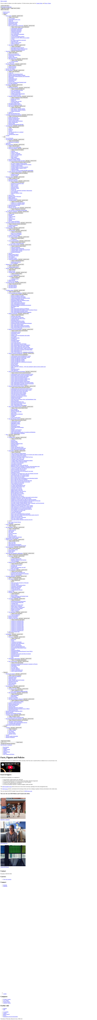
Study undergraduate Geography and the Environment (22, 383)
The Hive (10, 253)
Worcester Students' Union (16, 192)
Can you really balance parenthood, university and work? (23, 467)
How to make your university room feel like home (21, 480)
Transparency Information (16, 586)
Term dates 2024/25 (12, 285)
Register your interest (10, 68)
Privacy (4, 1015)
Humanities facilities (15, 337)
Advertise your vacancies (16, 565)
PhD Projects (14, 696)
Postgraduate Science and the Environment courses (21, 375)
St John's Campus (12, 730)
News (7, 434)
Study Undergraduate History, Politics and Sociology (22, 348)
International (8, 84)
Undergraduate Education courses (18, 318)
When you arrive (14, 185)
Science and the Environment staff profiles (20, 376)
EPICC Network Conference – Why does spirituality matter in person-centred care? (28, 366)
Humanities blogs (14, 444)
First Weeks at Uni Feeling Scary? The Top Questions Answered (24, 473)
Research (13, 428)
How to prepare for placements (17, 483)
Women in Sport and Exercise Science (19, 395)
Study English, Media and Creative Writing (20, 346)
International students (15, 426)
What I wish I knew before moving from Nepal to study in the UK (25, 514)
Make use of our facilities (16, 574)
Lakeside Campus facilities (14, 244)
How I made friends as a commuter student (20, 475)
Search (2, 742)
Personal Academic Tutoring (14, 159)
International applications (16, 30)
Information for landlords (13, 142)
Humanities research (15, 340)
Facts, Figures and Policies (14, 221)
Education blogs (14, 442)
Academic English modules (17, 165)
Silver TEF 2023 (11, 542)
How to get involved (12, 661)
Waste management (15, 656)
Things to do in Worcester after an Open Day (20, 504)
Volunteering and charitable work (18, 572)
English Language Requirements (18, 93)
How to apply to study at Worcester (15, 25)
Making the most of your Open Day (18, 491)
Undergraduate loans (12, 78)
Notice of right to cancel (16, 42)
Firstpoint (13, 151)
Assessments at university (16, 464)
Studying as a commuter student (17, 204)
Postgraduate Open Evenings (14, 55)
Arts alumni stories (15, 341)
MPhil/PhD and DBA (15, 423)
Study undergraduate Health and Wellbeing (20, 308)
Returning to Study (15, 188)
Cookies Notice (39, 3)
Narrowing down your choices (17, 496)
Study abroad (11, 106)
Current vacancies (12, 529)
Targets (12, 640)
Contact (5, 726)
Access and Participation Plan (17, 602)
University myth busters (16, 512)
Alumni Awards (11, 271)
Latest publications (12, 683)
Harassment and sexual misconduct (18, 601)
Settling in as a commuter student (18, 202)
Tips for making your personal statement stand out (21, 509)
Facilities (13, 416)
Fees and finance (9, 70)
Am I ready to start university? (17, 462)
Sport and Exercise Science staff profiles (19, 391)
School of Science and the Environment (16, 371)
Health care (13, 100)
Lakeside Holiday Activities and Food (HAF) (20, 249)
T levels (12, 39)
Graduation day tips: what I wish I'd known (20, 474)
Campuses (8, 727)
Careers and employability (16, 154)
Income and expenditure (13, 615)
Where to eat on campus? (16, 234)
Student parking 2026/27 (13, 254)
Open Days (8, 51)
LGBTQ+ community (15, 153)
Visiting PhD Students (13, 705)
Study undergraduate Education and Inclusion (20, 326)
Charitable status (14, 603)
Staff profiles (13, 412)
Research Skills (11, 123)
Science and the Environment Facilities (19, 380)
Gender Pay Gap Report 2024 (17, 622)
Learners (10, 130)
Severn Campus (11, 732)
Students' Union (11, 226)
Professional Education (13, 681)
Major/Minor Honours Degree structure (19, 48)
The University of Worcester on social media (17, 210)
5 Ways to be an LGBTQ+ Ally (17, 458)
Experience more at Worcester (14, 196)
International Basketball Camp (17, 401)
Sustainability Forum (15, 665)
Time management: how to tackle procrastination (21, 507)
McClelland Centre (15, 306)
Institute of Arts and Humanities (15, 329)
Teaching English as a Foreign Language (19, 166)
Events (7, 524)
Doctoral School (11, 706)
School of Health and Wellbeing (15, 293)
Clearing (7, 135)
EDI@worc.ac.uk (28, 791)
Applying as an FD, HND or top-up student (20, 37)
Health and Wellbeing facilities (17, 295)
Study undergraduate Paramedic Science (19, 311)
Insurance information (13, 617)
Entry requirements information (17, 34)
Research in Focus (12, 682)
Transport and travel (15, 654)
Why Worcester (14, 409)
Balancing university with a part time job (19, 465)
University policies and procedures (18, 585)
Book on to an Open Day (13, 53)
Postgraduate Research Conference (15, 707)
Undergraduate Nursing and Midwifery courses (21, 356)
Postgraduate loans (12, 80)
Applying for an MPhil (13, 697)
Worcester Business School (14, 418)
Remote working (14, 175)
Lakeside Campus (12, 733)
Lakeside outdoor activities (16, 250)
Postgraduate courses (12, 23)
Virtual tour (8, 143)
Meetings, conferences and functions (18, 559)
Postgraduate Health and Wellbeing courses (20, 300)
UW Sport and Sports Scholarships (18, 394)
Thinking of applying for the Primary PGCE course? (22, 505)
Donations (10, 592)
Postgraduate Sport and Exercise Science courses (21, 389)
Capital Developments (13, 259)
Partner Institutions (10, 546)
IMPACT (13, 307)
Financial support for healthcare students (16, 75)
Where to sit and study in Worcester (18, 517)
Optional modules (14, 169)
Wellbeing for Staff (15, 174)
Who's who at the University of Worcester (20, 582)
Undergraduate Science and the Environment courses (22, 374)
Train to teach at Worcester (16, 328)
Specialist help (14, 566)
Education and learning (16, 644)
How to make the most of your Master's (19, 479)
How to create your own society (17, 477)
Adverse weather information (12, 736)
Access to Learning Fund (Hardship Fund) (17, 82)
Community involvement (16, 641)
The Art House (11, 256)
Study (5, 14)
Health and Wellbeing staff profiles (18, 296)
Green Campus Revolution (16, 671)
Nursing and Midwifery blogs (17, 447)
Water (12, 657)
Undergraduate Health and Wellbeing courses (20, 298)
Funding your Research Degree (15, 702)
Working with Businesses (16, 429)
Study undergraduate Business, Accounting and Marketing (23, 432)
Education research (15, 319)
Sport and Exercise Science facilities (18, 393)
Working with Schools (15, 398)
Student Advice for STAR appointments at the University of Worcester (25, 500)
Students (5, 1008)
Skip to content (4, 1)
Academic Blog (11, 437)
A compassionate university (17, 589)
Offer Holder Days (12, 58)
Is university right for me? (16, 487)
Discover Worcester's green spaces (18, 470)
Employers (10, 129)
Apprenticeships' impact (13, 134)
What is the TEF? (12, 543)
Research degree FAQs (13, 709)
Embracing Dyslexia (15, 472)
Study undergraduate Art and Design (18, 343)
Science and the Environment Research (19, 377)
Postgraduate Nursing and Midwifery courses (20, 357)
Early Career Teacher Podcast (14, 522)
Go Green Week (14, 667)
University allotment (15, 668)
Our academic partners (13, 549)
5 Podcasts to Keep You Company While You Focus (22, 457)
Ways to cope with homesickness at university (20, 513)
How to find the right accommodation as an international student (24, 478)
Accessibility (6, 1011)
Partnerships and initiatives (16, 397)
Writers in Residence (15, 158)
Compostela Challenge (16, 597)
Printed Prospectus (12, 66)
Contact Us (10, 112)
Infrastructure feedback (16, 262)
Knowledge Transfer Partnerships (15, 721)
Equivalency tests (14, 41)
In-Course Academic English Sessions (19, 163)
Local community (12, 569)
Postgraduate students (12, 179)
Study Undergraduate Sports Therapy (19, 405)
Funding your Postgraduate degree (15, 74)
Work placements (14, 363)
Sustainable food (14, 652)
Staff (4, 1009)
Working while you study (16, 101)
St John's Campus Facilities (14, 235)
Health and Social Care (13, 117)
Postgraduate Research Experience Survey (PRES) (19, 708)
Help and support (9, 144)
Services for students (12, 148)
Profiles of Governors (15, 609)
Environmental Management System (18, 647)
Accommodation (9, 139)
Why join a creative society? (17, 518)
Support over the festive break (14, 147)
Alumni (7, 268)
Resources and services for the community (20, 573)
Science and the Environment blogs (18, 448)
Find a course (8, 15)
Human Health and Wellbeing (14, 676)
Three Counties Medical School (15, 406)
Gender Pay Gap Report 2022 (17, 624)
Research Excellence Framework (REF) (14, 711)
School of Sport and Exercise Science (16, 386)
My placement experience (16, 494)
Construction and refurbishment (17, 643)
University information (10, 576)
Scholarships (11, 77)
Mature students (11, 197)
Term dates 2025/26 (12, 286)
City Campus (11, 731)
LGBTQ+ (10, 217)
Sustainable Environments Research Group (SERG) (22, 651)
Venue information (15, 561)
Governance (11, 598)
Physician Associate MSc (16, 411)
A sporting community (13, 225)
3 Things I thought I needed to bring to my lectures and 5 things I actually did (27, 454)
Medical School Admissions (17, 414)
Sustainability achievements (14, 658)
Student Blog (11, 450)
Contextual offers (14, 35)
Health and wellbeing (15, 650)
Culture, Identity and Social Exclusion (16, 680)
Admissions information (16, 31)
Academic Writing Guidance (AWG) (18, 168)
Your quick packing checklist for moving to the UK (21, 519)
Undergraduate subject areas (14, 19)
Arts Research (14, 339)
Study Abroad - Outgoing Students (18, 109)
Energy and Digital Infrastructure (18, 646)
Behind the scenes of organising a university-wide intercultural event (25, 466)
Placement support (15, 365)
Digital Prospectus (12, 67)
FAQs (12, 194)
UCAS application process (16, 511)
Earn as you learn (14, 155)
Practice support (14, 364)
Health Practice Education (16, 301)
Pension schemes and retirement (15, 537)
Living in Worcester (12, 533)
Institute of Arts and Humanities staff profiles (20, 335)
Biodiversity (13, 639)
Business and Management (14, 118)
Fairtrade (13, 649)
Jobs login (10, 534)
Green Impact (14, 666)
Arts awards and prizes (16, 342)
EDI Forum (5, 788)
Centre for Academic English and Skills (16, 160)
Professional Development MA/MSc (16, 124)
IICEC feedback (14, 263)
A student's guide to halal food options (19, 461)
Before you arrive (14, 184)
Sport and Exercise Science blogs (18, 449)
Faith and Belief (11, 219)
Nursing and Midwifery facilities (18, 359)
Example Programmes (15, 252)
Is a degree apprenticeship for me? (18, 485)
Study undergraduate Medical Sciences (19, 384)
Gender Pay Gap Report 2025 (17, 621)
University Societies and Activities (13, 222)
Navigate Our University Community (8, 743)
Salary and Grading (12, 535)
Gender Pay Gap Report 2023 (17, 623)
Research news (11, 684)
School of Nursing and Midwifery (15, 353)
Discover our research (10, 673)
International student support (14, 103)
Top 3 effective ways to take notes (18, 510)
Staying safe (13, 189)
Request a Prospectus (12, 24)
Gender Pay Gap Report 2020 (17, 626)
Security (7, 735)
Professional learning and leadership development (21, 323)
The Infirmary (14, 239)
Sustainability (8, 634)
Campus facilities (9, 227)
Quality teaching (9, 539)
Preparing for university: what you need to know (21, 498)
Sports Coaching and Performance (15, 121)
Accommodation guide (16, 94)
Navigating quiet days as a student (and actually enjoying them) (24, 497)
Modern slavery (6, 1014)
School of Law (14, 334)
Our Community (14, 191)
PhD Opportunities (12, 692)
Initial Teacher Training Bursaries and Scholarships (19, 76)
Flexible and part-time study (14, 205)
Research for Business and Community (14, 718)
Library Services (14, 152)
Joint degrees (11, 44)
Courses (10, 128)
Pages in (13, 17)
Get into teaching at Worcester (17, 317)
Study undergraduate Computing (18, 433)
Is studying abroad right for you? (18, 486)
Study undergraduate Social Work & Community (21, 312)
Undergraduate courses (13, 22)
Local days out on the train (16, 488)
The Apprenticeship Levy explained (15, 132)
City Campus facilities (13, 236)
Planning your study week (13, 207)
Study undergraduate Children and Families (20, 325)
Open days (5, 13)
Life (4, 136)
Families (10, 220)
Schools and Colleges (15, 588)
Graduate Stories (11, 272)
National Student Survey (13, 267)
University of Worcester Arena (17, 243)
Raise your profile (15, 568)
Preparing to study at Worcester (14, 96)
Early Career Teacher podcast (17, 324)
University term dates (10, 282)
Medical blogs (14, 445)
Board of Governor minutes (17, 608)
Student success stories (16, 430)
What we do (11, 636)
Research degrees (9, 686)
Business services (12, 562)
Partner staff (10, 552)
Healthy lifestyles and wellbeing (15, 171)
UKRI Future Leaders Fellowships (13, 724)
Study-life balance (12, 206)
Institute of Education (12, 313)
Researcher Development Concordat (13, 713)
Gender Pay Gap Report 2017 (17, 630)
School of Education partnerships (18, 322)
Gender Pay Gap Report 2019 (17, 628)
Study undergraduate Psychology (18, 304)
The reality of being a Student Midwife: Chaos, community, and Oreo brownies (27, 503)
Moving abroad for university (17, 492)
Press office (10, 523)
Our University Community (11, 211)
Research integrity (9, 712)
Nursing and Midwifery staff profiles (18, 358)
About (5, 288)
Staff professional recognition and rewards (17, 545)
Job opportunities (9, 527)
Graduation (10, 276)
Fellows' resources (15, 610)
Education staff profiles (16, 316)
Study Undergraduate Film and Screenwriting (20, 347)
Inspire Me (10, 20)
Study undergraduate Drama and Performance (20, 345)
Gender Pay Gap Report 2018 (17, 629)
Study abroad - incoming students (18, 108)
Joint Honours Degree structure (17, 47)
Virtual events (11, 62)
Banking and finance (15, 98)
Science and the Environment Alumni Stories (20, 381)
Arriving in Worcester (15, 91)
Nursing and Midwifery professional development (21, 361)
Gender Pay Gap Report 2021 (17, 625)
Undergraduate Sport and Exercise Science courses (21, 388)
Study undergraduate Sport (16, 404)
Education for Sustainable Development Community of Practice (24, 664)
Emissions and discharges (16, 645)
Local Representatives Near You (15, 104)
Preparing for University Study (17, 183)
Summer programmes (15, 111)
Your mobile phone (15, 102)
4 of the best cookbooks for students (18, 455)
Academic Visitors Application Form (16, 717)
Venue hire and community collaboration (14, 553)
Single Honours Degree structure (18, 50)
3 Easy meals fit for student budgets (18, 453)
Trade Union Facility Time (13, 631)
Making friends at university (17, 490)
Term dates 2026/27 (12, 287)
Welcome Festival (14, 187)
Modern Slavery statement (16, 606)
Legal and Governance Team (17, 604)
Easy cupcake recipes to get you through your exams (22, 471)
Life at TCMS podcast (15, 417)
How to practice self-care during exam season (20, 481)
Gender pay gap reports (13, 618)
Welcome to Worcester (13, 180)
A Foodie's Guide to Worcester (17, 459)
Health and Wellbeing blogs (17, 443)
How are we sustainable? (16, 233)
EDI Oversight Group (7, 786)
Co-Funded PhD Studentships (14, 723)
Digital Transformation (13, 122)
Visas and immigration (15, 92)
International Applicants (13, 87)
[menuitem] (49, 12)
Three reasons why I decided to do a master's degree (22, 506)
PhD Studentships (15, 695)
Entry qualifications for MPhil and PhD (19, 691)
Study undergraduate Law (16, 350)
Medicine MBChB (15, 410)
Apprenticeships (9, 125)
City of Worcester (9, 138)
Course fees (10, 72)
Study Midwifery (14, 370)
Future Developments (15, 247)
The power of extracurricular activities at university (21, 501)
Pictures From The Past (13, 281)
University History (15, 584)
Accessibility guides (12, 258)
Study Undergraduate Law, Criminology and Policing (22, 352)
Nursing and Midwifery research (18, 360)
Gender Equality (11, 216)
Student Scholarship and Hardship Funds (19, 596)
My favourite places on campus (17, 493)
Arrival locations (14, 61)
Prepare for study (9, 176)
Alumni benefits (11, 280)
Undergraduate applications (17, 28)
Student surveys (9, 264)
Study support (14, 157)
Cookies (5, 1013)
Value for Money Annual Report (18, 607)
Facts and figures (12, 612)
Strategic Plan (11, 591)
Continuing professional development (13, 114)
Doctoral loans (11, 81)
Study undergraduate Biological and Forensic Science (22, 382)
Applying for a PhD (12, 688)
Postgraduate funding (12, 198)
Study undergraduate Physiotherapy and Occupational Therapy (24, 309)
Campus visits (11, 56)
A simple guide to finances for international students (22, 460)
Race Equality (11, 214)
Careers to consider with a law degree (19, 468)
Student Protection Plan (16, 587)
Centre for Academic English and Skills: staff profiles (22, 170)
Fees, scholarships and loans (17, 90)
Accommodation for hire (16, 558)
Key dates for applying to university (18, 40)
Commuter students (12, 200)
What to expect (11, 195)
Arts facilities (14, 336)
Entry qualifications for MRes (17, 701)
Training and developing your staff (18, 567)
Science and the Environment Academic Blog (20, 378)
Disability (10, 215)
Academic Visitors (9, 714)
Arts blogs (13, 440)
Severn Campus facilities (13, 240)
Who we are (11, 578)
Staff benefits (11, 531)
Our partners (11, 133)
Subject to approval (15, 43)
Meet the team (14, 425)
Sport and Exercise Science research (18, 392)
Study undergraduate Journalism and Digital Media (21, 349)
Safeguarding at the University (12, 538)
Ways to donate (14, 595)
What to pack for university (16, 516)
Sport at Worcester (15, 400)
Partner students (11, 550)
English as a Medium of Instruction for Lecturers (21, 164)
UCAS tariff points (15, 33)
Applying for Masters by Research (15, 699)
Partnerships (13, 415)
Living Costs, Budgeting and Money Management (21, 190)
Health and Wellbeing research (17, 299)
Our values (10, 532)
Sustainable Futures (12, 677)
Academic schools (9, 290)
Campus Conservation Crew (17, 669)
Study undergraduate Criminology (18, 302)
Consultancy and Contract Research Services (17, 722)
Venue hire (10, 556)
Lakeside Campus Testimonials (17, 248)
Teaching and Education (13, 119)
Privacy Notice (48, 3)
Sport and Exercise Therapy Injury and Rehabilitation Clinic (23, 399)
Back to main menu (5, 9)
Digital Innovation (12, 678)
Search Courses (6, 11)
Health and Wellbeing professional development (21, 305)
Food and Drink (11, 230)
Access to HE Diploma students (17, 36)
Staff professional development (14, 544)
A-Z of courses (11, 18)
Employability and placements (17, 427)
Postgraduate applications (16, 29)
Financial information (15, 614)
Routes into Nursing (15, 369)
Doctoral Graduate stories (13, 704)
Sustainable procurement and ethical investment (21, 653)
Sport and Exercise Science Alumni (18, 402)
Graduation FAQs (15, 278)
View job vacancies (7, 879)
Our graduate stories (15, 275)
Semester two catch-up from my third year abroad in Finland (23, 499)
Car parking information (13, 255)
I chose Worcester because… (17, 484)
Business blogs (14, 441)
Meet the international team (14, 113)
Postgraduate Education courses (17, 320)
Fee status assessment (12, 83)
